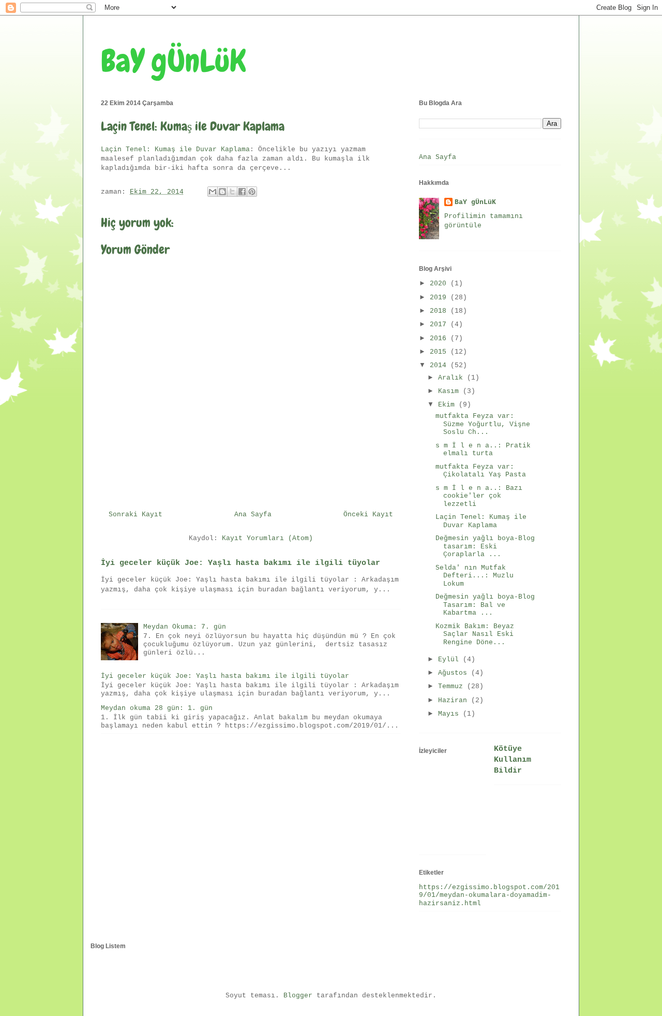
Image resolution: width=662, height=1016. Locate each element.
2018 (440, 311)
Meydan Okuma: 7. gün (184, 627)
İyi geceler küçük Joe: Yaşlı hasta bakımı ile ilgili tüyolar (240, 563)
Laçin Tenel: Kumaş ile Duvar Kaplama (175, 149)
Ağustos (454, 673)
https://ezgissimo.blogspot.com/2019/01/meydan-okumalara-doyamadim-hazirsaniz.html (489, 895)
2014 (440, 365)
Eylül (450, 659)
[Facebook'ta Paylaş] (242, 191)
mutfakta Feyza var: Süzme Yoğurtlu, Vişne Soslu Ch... (482, 424)
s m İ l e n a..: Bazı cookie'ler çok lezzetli (478, 496)
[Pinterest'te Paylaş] (252, 191)
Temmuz (452, 686)
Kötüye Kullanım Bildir (512, 760)
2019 (440, 297)
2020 (440, 283)
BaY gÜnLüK (173, 61)
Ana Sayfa (253, 514)
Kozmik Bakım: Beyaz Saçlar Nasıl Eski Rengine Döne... (474, 634)
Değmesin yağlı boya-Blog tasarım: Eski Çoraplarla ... (485, 546)
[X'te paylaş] (232, 191)
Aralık (452, 378)
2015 (440, 352)
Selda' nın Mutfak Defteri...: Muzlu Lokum (474, 576)
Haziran (454, 700)
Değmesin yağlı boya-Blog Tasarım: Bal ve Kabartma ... (485, 605)
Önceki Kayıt (368, 514)
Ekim (448, 405)
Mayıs (450, 714)
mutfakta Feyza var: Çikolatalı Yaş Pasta (480, 471)
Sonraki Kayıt (135, 514)
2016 (440, 338)
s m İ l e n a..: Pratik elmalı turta (483, 450)
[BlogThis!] (222, 191)
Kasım (450, 391)
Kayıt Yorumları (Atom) (267, 538)
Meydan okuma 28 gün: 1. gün (157, 708)
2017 (440, 324)
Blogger (297, 995)
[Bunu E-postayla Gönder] (212, 191)
